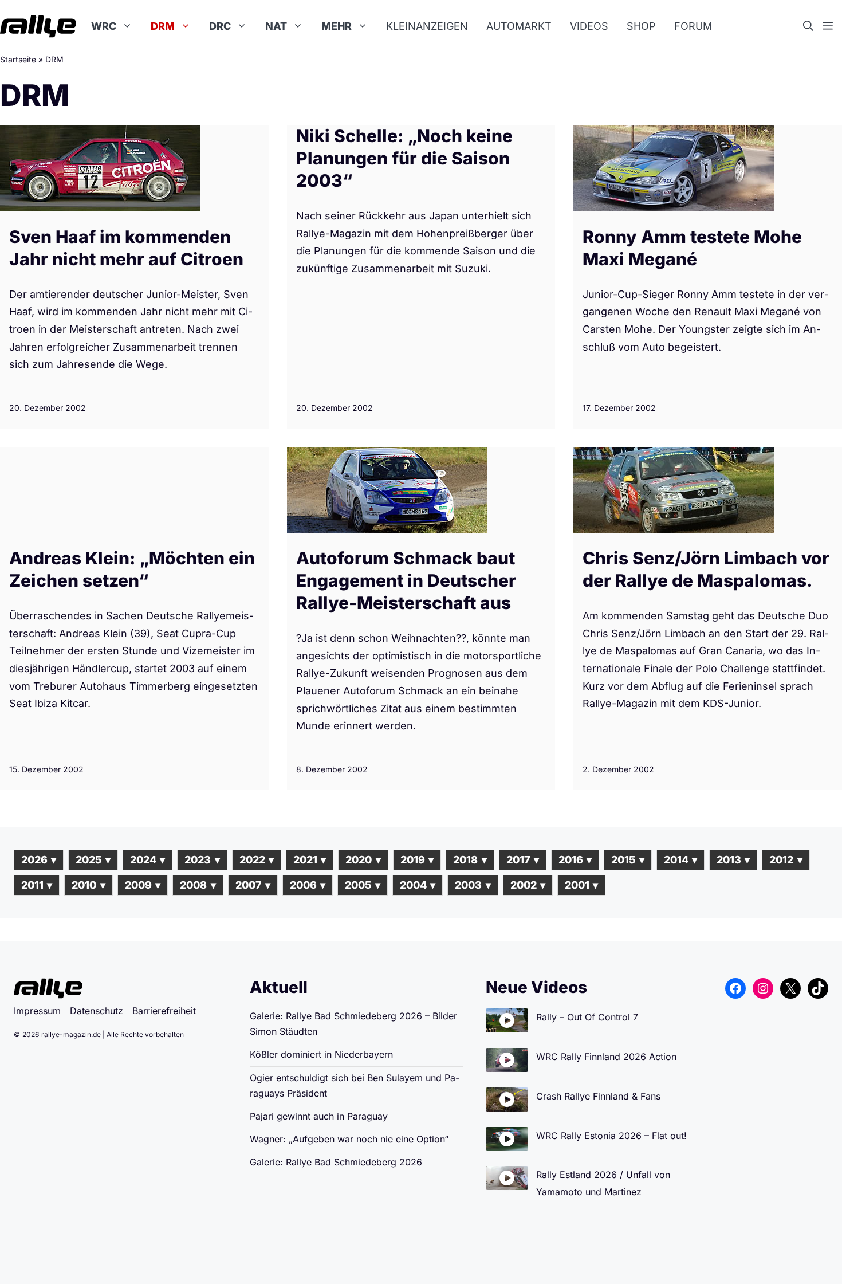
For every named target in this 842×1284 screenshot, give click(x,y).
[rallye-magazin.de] (38, 26)
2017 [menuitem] (522, 860)
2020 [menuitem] (362, 860)
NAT (276, 26)
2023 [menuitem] (201, 860)
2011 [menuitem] (36, 885)
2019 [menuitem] (417, 860)
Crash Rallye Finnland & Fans (598, 1096)
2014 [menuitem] (680, 860)
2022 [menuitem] (256, 860)
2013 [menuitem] (733, 860)
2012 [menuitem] (785, 860)
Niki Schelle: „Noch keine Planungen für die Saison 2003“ (404, 158)
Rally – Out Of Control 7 (587, 1017)
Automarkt (519, 26)
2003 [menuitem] (472, 885)
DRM (163, 26)
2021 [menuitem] (309, 860)
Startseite (18, 59)
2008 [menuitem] (197, 885)
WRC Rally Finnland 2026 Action (606, 1056)
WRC (103, 26)
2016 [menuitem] (575, 860)
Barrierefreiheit (164, 1010)
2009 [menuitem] (142, 885)
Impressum (37, 1010)
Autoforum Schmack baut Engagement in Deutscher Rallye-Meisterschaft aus (406, 580)
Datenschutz (96, 1010)
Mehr (336, 26)
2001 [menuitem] (581, 885)
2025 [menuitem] (93, 860)
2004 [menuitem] (417, 885)
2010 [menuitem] (88, 885)
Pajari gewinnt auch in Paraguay (319, 1116)
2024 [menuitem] (147, 860)
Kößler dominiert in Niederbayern (321, 1054)
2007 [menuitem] (252, 885)
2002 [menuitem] (527, 885)
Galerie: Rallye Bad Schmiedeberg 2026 (336, 1162)
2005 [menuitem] (362, 885)
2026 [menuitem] (38, 860)
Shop (641, 26)
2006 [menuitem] (307, 885)
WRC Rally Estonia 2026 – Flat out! (611, 1135)
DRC (220, 26)
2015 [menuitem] (627, 860)
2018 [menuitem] (469, 860)
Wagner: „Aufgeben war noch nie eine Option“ (349, 1139)
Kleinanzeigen (427, 26)
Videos (589, 26)
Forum (693, 26)
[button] (813, 26)
